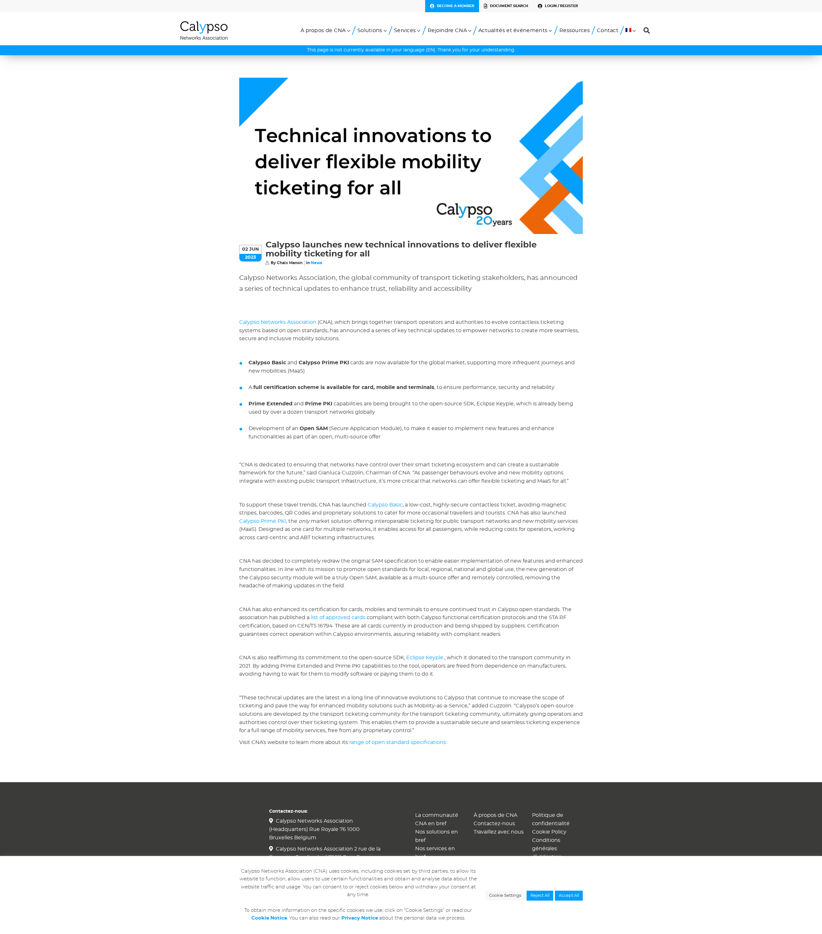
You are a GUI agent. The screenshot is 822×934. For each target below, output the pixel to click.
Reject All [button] (539, 896)
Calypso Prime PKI (262, 521)
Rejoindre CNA (447, 30)
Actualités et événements (512, 30)
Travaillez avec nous (499, 832)
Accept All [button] (569, 896)
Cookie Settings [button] (505, 896)
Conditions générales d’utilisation (547, 849)
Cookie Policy (549, 832)
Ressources (574, 30)
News (316, 263)
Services (405, 30)
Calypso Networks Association (277, 322)
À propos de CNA (323, 30)
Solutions (369, 30)
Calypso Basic (385, 504)
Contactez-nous (494, 823)
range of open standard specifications (397, 742)
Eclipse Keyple (424, 657)
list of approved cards (338, 617)
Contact (607, 30)
